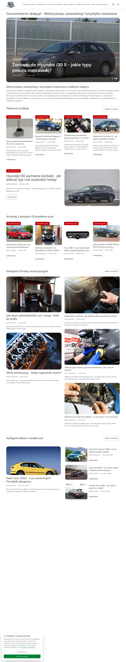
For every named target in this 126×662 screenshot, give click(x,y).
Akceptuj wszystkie (22, 656)
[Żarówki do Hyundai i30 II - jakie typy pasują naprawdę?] (63, 50)
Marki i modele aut (69, 4)
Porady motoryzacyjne (55, 4)
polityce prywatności (29, 647)
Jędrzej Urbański (40, 142)
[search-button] (113, 4)
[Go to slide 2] (114, 78)
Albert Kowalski (11, 147)
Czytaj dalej (12, 197)
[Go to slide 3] (116, 78)
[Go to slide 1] (112, 78)
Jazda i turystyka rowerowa (99, 4)
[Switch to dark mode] (118, 4)
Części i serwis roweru (83, 4)
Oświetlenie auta (42, 4)
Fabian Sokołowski (18, 75)
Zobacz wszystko (111, 109)
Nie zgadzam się (22, 652)
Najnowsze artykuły (29, 4)
